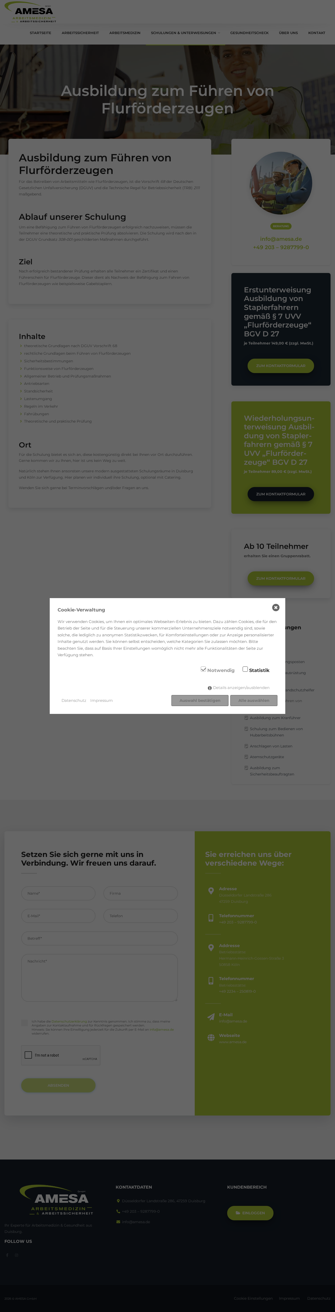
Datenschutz (74, 700)
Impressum (101, 700)
